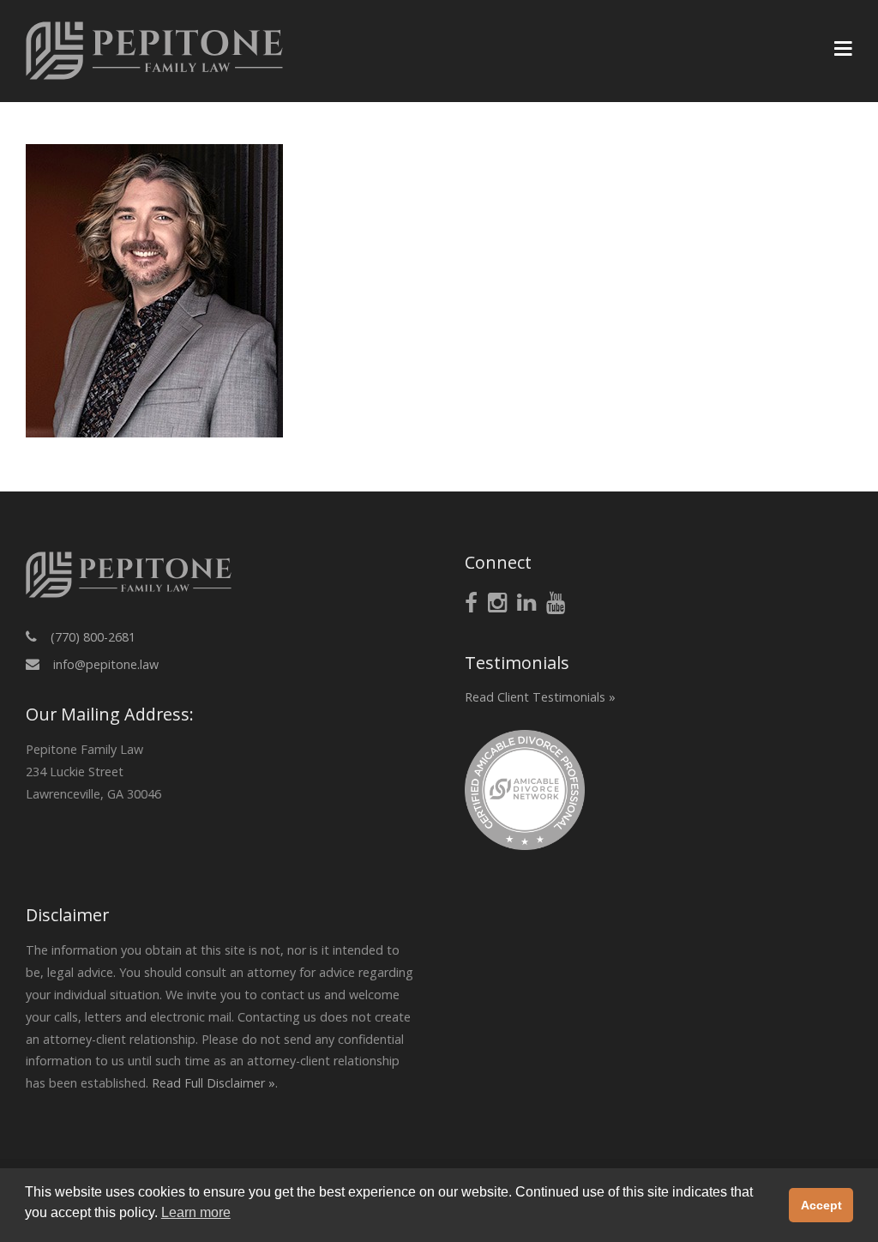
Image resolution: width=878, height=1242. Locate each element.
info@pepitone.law (106, 664)
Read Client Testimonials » (540, 697)
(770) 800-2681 (93, 637)
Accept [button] (821, 1205)
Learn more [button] (196, 1212)
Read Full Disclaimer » (213, 1083)
